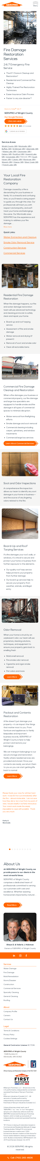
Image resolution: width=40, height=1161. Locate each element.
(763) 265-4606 (15, 121)
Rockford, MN (18, 154)
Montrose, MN (29, 159)
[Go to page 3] (15, 849)
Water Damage (10, 968)
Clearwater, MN (24, 151)
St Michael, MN (19, 149)
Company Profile (10, 1011)
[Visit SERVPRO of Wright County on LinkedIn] (14, 956)
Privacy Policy (9, 1034)
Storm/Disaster (10, 980)
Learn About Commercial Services (20, 443)
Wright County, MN (9, 146)
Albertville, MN (32, 149)
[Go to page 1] (10, 849)
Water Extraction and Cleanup (20, 237)
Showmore (8, 227)
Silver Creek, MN (31, 162)
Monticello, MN (25, 146)
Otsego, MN (18, 162)
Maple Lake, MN (9, 151)
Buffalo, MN (6, 149)
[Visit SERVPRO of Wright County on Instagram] (20, 955)
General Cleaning (11, 996)
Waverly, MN (7, 162)
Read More (11, 905)
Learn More (12, 677)
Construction (9, 984)
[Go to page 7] (25, 849)
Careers (7, 1015)
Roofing (7, 1000)
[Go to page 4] (17, 849)
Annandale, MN (12, 157)
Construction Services (15, 247)
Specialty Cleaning (11, 992)
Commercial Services (14, 253)
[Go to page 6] (22, 849)
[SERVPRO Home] (12, 4)
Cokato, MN (17, 159)
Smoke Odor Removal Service (19, 242)
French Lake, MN (10, 165)
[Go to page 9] (30, 849)
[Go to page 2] (12, 849)
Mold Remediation (11, 976)
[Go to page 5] (20, 849)
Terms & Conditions (11, 1031)
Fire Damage (9, 972)
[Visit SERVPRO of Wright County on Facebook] (26, 955)
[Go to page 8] (27, 849)
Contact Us (8, 1019)
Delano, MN (6, 154)
